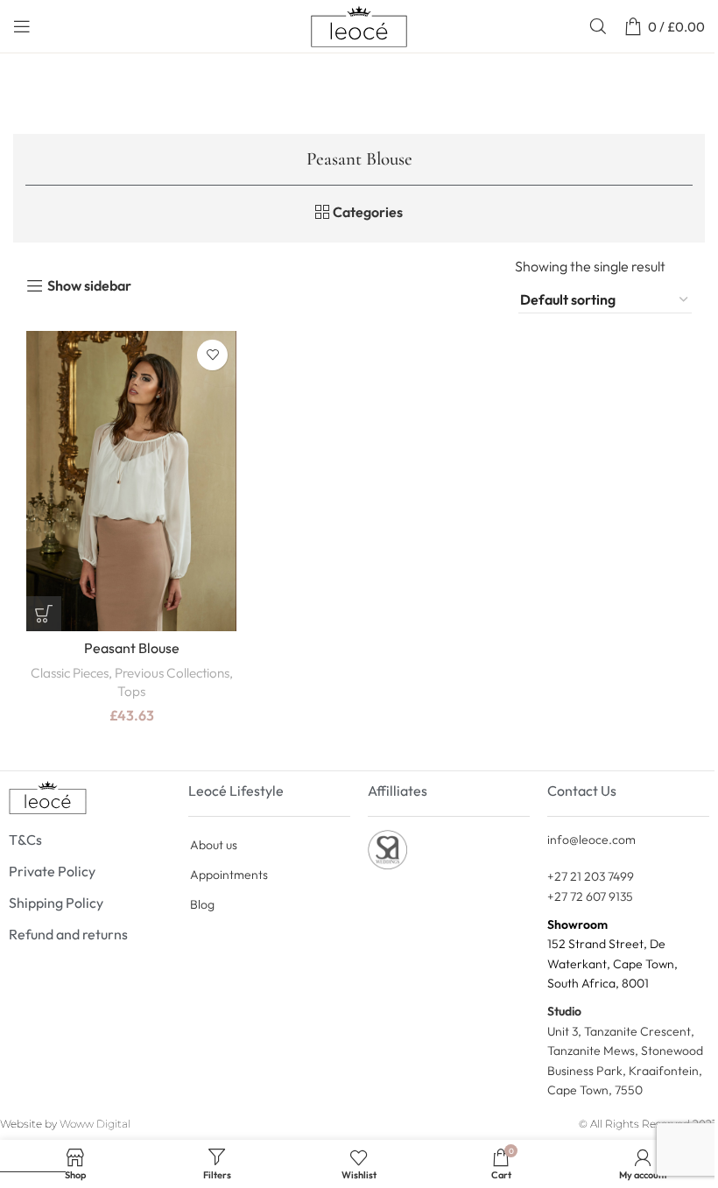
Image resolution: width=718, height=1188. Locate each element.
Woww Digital (95, 1123)
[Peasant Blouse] (131, 481)
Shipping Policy (56, 902)
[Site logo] (359, 24)
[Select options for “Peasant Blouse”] (43, 613)
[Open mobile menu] (21, 26)
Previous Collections (172, 672)
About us (213, 845)
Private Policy (52, 871)
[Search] (598, 26)
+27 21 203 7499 (590, 876)
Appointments (229, 874)
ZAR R (41, 1154)
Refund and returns (68, 934)
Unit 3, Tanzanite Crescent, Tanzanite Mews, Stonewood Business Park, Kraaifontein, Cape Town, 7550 (625, 1050)
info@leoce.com (591, 839)
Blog (202, 904)
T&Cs (25, 839)
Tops (131, 691)
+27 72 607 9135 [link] (590, 896)
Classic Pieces (70, 672)
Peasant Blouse (132, 648)
